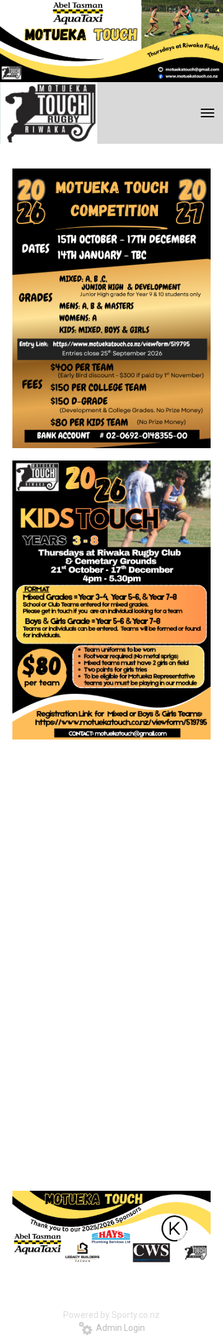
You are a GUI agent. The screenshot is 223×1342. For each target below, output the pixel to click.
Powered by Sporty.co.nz (111, 1315)
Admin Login (118, 1328)
